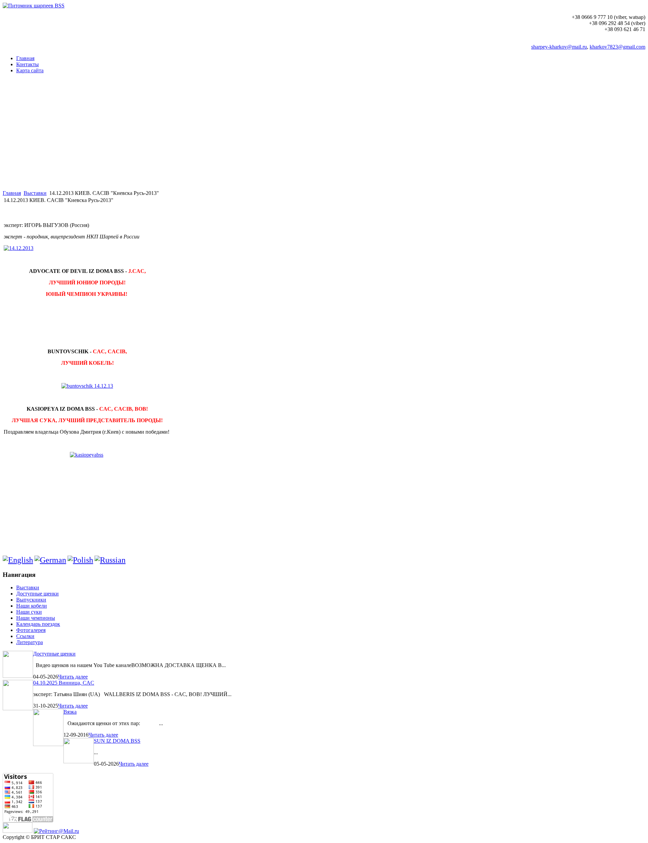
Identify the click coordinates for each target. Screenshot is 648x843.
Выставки (35, 193)
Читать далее (73, 677)
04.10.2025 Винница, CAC (63, 683)
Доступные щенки (54, 654)
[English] (18, 560)
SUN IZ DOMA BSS (117, 741)
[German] (50, 560)
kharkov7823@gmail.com (617, 47)
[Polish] (80, 560)
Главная (12, 193)
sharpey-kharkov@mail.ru (559, 47)
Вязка (70, 712)
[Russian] (110, 560)
